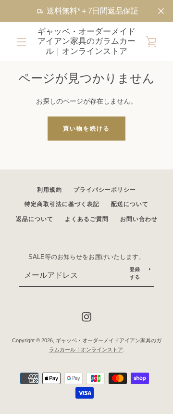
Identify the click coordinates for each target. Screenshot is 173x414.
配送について (129, 204)
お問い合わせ (139, 219)
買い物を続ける (86, 128)
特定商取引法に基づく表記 (62, 204)
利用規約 (49, 189)
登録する (135, 273)
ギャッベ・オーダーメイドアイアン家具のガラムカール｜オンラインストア (86, 41)
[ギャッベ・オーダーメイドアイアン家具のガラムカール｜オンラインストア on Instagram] (86, 316)
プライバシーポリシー (105, 189)
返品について (34, 219)
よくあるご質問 (87, 219)
